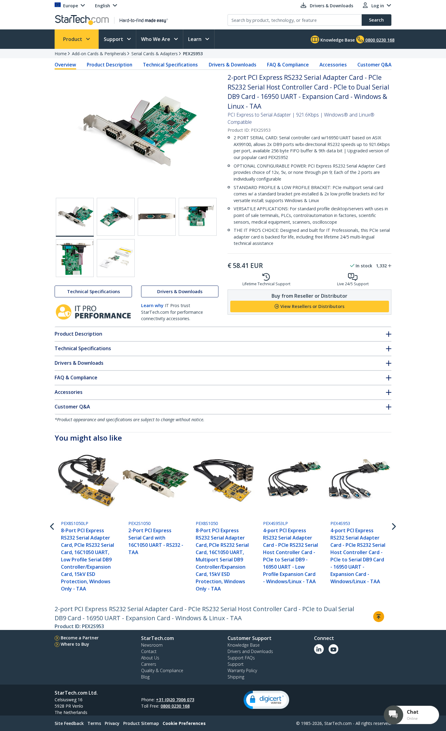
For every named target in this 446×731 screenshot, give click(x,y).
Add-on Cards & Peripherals (99, 53)
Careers (148, 664)
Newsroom (152, 645)
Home (61, 53)
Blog (145, 677)
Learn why (152, 305)
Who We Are (156, 39)
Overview (65, 64)
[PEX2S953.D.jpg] (198, 217)
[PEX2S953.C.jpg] (157, 217)
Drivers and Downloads (250, 651)
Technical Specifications (170, 64)
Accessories (333, 64)
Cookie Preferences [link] (184, 723)
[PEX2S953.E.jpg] (75, 258)
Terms (94, 723)
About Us (150, 658)
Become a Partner (80, 638)
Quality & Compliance (162, 670)
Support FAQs (241, 658)
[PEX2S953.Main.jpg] (75, 217)
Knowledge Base (337, 40)
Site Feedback (69, 723)
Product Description (109, 64)
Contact (149, 651)
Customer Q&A (374, 64)
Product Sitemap (141, 723)
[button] (266, 700)
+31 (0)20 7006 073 (175, 699)
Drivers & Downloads (232, 64)
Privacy (112, 723)
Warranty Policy (242, 670)
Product (73, 39)
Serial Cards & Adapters (154, 53)
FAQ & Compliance (288, 64)
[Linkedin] (319, 649)
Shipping (236, 677)
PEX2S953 (193, 53)
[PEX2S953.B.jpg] (116, 217)
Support (114, 39)
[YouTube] (333, 649)
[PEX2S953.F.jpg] (116, 258)
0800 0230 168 (175, 706)
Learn (195, 39)
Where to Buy (75, 644)
